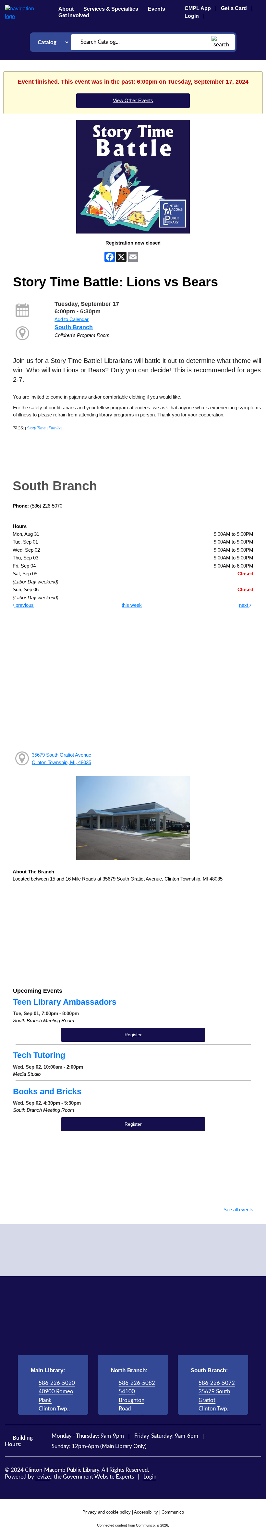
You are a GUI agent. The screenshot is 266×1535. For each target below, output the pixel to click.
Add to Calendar (71, 319)
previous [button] (24, 605)
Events (156, 9)
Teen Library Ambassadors (64, 1001)
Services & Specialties (110, 9)
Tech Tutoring (39, 1055)
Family (54, 428)
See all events (238, 1209)
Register (133, 1034)
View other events (133, 100)
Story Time (36, 428)
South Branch (73, 327)
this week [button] (132, 605)
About (66, 9)
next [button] (244, 605)
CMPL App (198, 8)
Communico (173, 1512)
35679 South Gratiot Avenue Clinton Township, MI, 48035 (61, 758)
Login (192, 16)
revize (42, 1477)
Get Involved (73, 15)
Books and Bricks (47, 1091)
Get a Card (234, 8)
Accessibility (146, 1512)
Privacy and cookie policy (106, 1512)
